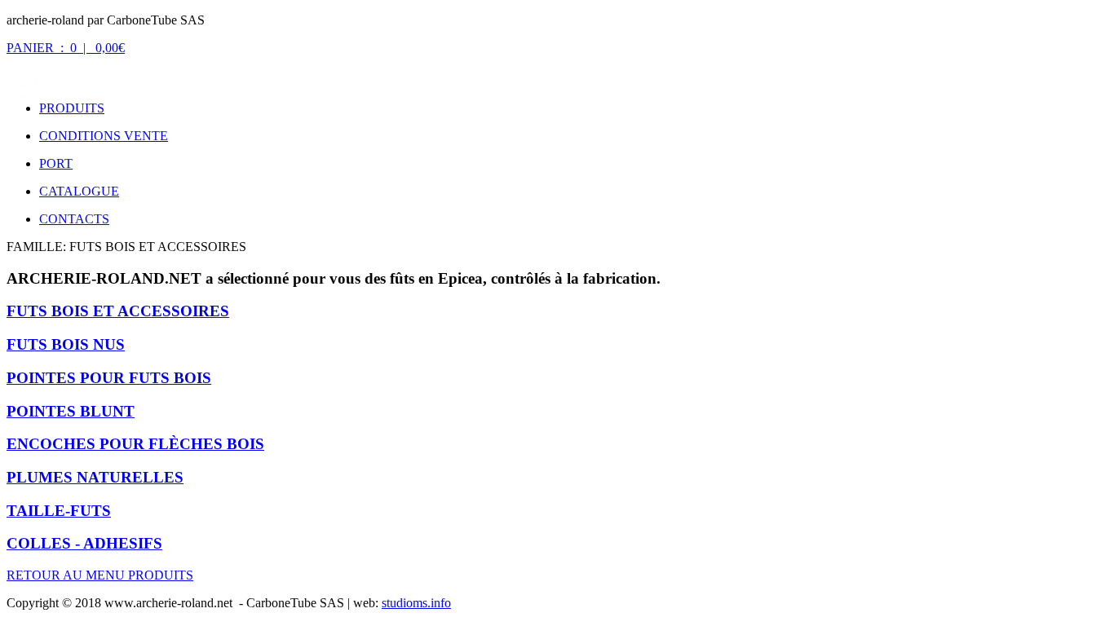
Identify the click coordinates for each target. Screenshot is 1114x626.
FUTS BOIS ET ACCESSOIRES (118, 311)
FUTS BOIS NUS (66, 344)
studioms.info (416, 603)
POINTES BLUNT (71, 411)
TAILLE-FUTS (59, 510)
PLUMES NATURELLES (95, 477)
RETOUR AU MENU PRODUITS (100, 575)
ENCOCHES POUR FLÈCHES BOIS (135, 443)
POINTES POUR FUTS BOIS (109, 377)
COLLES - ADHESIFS (84, 543)
